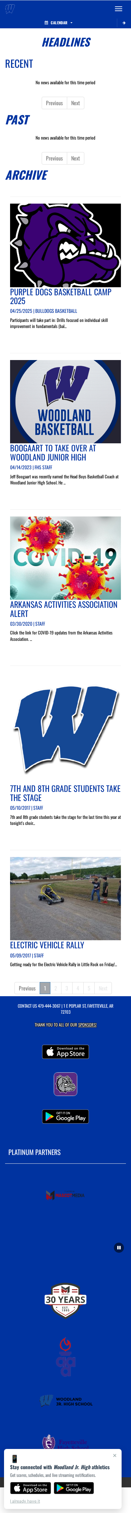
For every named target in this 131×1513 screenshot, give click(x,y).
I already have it (25, 1501)
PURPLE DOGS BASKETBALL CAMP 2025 (61, 296)
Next (75, 103)
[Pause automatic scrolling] (119, 1248)
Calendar (59, 22)
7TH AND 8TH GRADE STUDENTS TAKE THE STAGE (65, 792)
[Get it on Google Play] (74, 1488)
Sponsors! (87, 1024)
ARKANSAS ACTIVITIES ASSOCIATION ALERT (64, 608)
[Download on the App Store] (30, 1488)
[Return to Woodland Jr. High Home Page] (10, 8)
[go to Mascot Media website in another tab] (65, 1195)
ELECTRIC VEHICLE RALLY (47, 945)
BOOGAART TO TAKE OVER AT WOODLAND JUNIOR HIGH (53, 452)
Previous (54, 103)
